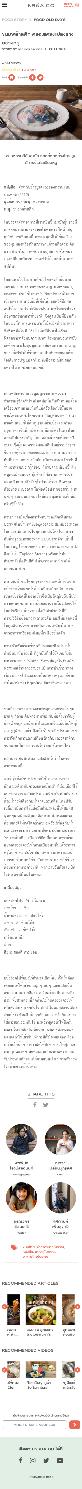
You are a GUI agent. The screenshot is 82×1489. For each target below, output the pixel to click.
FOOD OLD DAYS (50, 20)
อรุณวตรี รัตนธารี (30, 49)
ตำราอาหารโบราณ (50, 1247)
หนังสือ (28, 1251)
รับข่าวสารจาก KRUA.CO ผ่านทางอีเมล (41, 1415)
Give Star (30, 70)
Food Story (14, 20)
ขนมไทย (29, 1247)
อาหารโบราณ (45, 1251)
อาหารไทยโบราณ (35, 1256)
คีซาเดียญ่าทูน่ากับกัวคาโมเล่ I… (40, 1385)
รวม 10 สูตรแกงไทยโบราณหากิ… (40, 1332)
